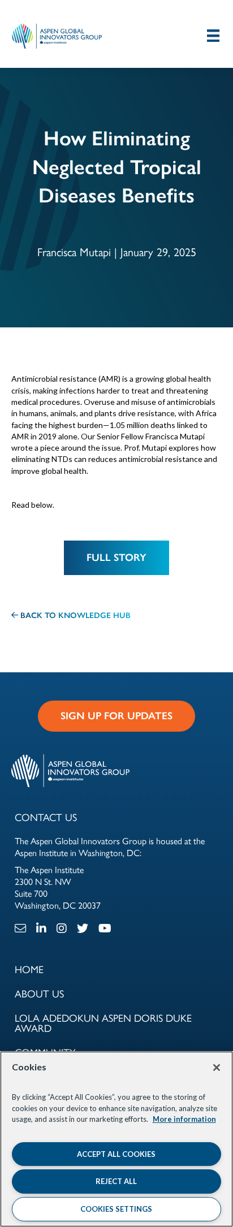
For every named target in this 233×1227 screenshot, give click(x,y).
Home (29, 969)
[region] (116, 1139)
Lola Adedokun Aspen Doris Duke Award (103, 1022)
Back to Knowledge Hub (74, 615)
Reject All (116, 1181)
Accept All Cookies (116, 1154)
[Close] (216, 1067)
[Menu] (213, 35)
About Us (39, 993)
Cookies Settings (116, 1208)
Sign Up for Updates (116, 716)
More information (184, 1119)
